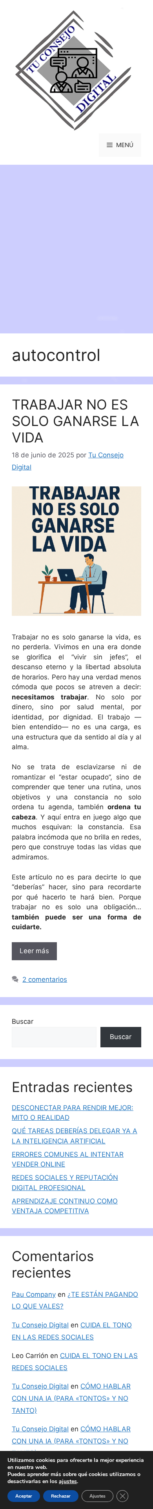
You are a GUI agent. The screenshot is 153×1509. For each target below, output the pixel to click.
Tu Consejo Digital (40, 1325)
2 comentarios (44, 979)
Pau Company (34, 1294)
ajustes (68, 1481)
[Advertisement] (76, 245)
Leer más (34, 951)
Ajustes (97, 1496)
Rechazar (61, 1496)
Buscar (22, 1021)
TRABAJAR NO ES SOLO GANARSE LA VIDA (75, 421)
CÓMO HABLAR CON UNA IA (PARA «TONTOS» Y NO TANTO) (71, 1398)
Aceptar (23, 1496)
